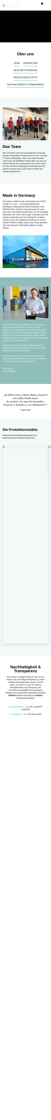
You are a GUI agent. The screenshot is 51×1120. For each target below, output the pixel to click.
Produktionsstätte (25, 77)
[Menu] (45, 5)
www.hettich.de (15, 714)
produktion (30, 63)
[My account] (35, 5)
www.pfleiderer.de (16, 707)
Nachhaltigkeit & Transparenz (25, 84)
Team (16, 63)
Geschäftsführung (25, 70)
